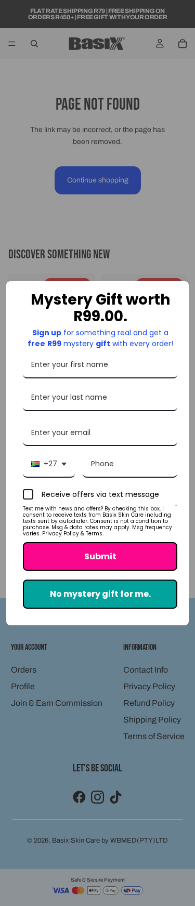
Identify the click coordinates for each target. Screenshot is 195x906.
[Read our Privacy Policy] (176, 510)
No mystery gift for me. (100, 594)
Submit (100, 556)
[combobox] (49, 464)
